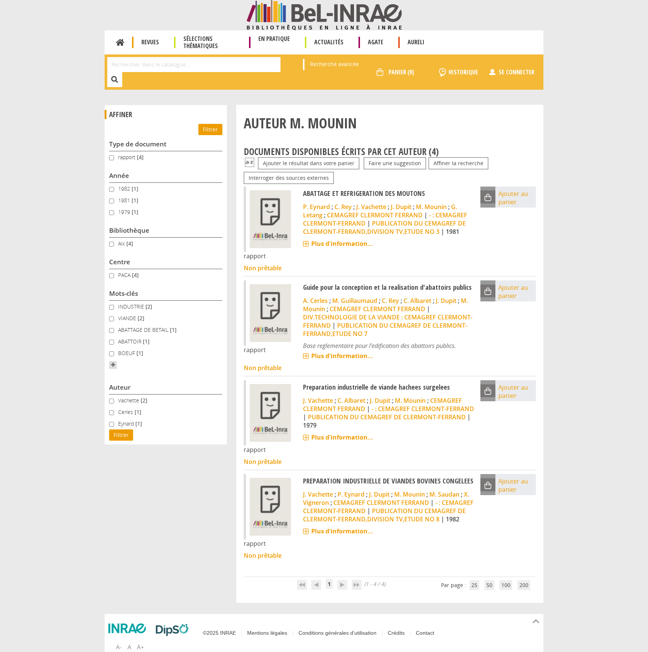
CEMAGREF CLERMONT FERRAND (375, 215)
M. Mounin (431, 207)
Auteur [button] (119, 387)
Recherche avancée (334, 64)
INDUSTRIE (132, 306)
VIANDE (128, 318)
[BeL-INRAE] (324, 14)
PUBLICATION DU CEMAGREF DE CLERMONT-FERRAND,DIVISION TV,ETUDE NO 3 (384, 227)
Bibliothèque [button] (129, 230)
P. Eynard (316, 207)
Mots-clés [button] (123, 293)
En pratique (274, 39)
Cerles (126, 412)
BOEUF (127, 353)
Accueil (120, 42)
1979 (125, 211)
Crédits (396, 633)
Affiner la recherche (458, 163)
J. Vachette (371, 207)
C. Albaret (417, 301)
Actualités (329, 42)
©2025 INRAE (219, 633)
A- (119, 647)
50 (489, 585)
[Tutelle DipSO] (174, 629)
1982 (125, 188)
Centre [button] (119, 261)
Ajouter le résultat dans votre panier (308, 163)
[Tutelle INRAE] (129, 628)
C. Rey (343, 207)
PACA (125, 275)
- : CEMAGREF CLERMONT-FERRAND (423, 409)
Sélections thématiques (200, 42)
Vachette (129, 400)
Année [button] (119, 175)
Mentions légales (267, 633)
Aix (122, 243)
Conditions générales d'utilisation (337, 633)
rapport (127, 157)
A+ (140, 647)
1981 (125, 200)
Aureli (416, 42)
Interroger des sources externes (289, 177)
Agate (375, 42)
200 (523, 585)
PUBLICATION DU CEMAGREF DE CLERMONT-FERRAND (387, 417)
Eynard (126, 423)
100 (505, 585)
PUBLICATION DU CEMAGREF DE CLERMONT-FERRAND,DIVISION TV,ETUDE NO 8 (384, 515)
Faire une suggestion (395, 163)
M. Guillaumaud (354, 301)
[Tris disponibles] (249, 163)
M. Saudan (444, 494)
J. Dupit (401, 207)
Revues (150, 42)
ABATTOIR (130, 341)
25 (474, 585)
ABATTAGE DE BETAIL (144, 329)
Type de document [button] (137, 144)
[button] (113, 365)
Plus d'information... (342, 243)
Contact (425, 633)
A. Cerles (315, 301)
